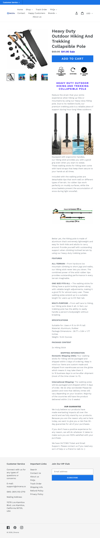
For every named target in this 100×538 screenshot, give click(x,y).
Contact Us (35, 473)
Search (33, 469)
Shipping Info (36, 487)
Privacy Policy (36, 494)
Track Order (36, 483)
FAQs (32, 480)
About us (34, 476)
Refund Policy (36, 491)
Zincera (16, 532)
